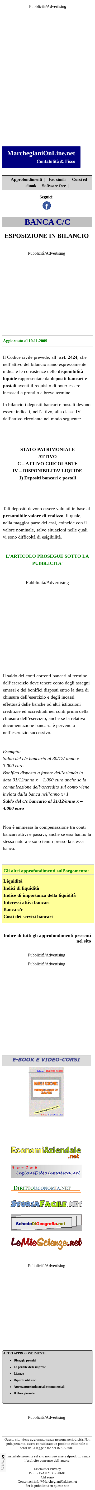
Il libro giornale (24, 1393)
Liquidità (12, 881)
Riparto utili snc (25, 1380)
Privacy (3, 1464)
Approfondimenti (26, 179)
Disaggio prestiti (25, 1360)
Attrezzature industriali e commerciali (39, 1387)
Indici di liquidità (21, 888)
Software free (54, 185)
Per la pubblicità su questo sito (47, 1486)
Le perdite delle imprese (30, 1367)
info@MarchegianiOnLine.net (55, 1481)
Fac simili (57, 179)
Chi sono (47, 1477)
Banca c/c (13, 909)
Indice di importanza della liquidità (39, 895)
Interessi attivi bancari (26, 902)
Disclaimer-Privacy (47, 1469)
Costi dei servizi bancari (28, 916)
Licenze (19, 1373)
